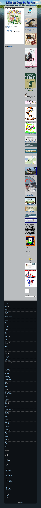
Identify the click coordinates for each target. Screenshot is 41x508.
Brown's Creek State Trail (7, 317)
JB (5, 355)
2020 (6, 455)
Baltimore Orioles (7, 312)
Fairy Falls (6, 339)
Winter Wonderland (7, 445)
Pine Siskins (6, 386)
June (7, 465)
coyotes (6, 329)
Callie (5, 319)
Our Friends (29, 5)
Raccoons (6, 389)
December (8, 460)
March (7, 494)
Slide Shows (9, 5)
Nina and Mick (6, 380)
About (12, 5)
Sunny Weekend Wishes (8, 480)
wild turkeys (6, 436)
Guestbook (18, 5)
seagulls (6, 396)
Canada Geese (6, 320)
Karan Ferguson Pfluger (7, 357)
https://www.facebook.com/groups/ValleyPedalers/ (30, 141)
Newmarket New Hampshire (8, 379)
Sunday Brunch (6, 416)
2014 (6, 497)
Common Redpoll (7, 326)
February (7, 495)
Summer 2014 (6, 413)
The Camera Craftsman (7, 420)
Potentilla (6, 387)
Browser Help (21, 5)
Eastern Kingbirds (7, 336)
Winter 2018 (6, 443)
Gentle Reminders (7, 345)
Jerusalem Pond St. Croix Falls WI (8, 356)
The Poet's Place (7, 423)
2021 (6, 454)
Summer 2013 (6, 412)
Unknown (8, 30)
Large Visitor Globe (28, 255)
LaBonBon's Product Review (8, 362)
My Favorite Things (7, 376)
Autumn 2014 (6, 307)
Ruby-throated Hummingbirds (8, 393)
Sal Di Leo (6, 395)
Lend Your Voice (25, 5)
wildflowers (6, 437)
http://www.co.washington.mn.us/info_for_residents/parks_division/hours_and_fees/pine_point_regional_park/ (30, 164)
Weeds (6, 433)
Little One (6, 366)
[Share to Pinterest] (16, 26)
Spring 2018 (6, 406)
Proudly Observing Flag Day (9, 479)
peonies (6, 383)
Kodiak (6, 359)
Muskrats (6, 375)
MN (5, 372)
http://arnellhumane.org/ (30, 234)
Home (6, 5)
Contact (14, 5)
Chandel (6, 322)
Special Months (6, 400)
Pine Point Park (6, 385)
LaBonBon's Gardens (7, 360)
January (7, 496)
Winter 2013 (6, 439)
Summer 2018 (6, 415)
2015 (6, 459)
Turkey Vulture (6, 429)
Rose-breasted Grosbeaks (8, 392)
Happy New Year (7, 349)
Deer (5, 333)
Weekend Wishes (8, 468)
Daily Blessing (8, 27)
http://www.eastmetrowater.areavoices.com (30, 204)
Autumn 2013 (6, 306)
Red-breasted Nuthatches (8, 390)
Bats (5, 313)
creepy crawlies (6, 330)
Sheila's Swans (6, 397)
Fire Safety (6, 340)
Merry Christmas (7, 369)
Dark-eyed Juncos (7, 332)
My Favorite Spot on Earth (9, 475)
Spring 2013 (6, 402)
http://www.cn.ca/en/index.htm (30, 195)
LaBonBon (8, 26)
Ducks (6, 335)
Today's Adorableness (7, 426)
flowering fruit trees (7, 342)
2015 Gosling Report (8, 489)
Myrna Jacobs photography (8, 377)
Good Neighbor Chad (7, 347)
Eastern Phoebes (7, 337)
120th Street (6, 303)
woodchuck (6, 447)
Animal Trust (6, 305)
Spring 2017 (6, 405)
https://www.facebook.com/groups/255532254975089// (30, 133)
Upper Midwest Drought (7, 430)
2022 (6, 453)
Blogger (21, 502)
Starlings (6, 410)
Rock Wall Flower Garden (9, 481)
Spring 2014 (6, 403)
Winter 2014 (6, 440)
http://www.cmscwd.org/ (30, 153)
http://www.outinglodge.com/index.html (30, 211)
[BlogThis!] (14, 26)
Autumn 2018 (6, 310)
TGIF (6, 487)
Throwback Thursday (7, 425)
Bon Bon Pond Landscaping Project (8, 316)
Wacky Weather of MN (7, 432)
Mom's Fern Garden (7, 373)
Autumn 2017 (6, 309)
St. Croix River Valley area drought (8, 409)
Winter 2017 (6, 442)
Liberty (6, 365)
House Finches (6, 353)
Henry (6, 350)
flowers (6, 343)
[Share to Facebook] (15, 26)
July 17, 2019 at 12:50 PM (11, 30)
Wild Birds (6, 435)
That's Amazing (6, 419)
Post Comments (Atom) (10, 46)
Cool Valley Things (7, 327)
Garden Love (7, 471)
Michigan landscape (7, 370)
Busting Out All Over (8, 488)
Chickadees (6, 323)
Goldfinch (6, 346)
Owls (5, 382)
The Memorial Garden (7, 422)
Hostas (6, 352)
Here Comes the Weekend (9, 469)
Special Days (6, 399)
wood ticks (6, 446)
